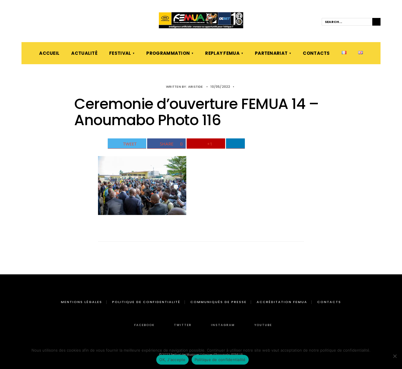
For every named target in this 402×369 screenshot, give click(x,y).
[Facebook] (24, 22)
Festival (120, 53)
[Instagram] (40, 22)
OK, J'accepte (172, 359)
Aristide (195, 86)
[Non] (395, 356)
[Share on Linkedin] (235, 143)
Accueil (49, 53)
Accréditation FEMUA (282, 301)
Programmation (168, 53)
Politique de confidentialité (146, 301)
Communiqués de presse (218, 301)
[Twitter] (32, 22)
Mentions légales (81, 301)
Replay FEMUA (222, 53)
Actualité (84, 53)
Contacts (316, 53)
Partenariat (271, 53)
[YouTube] (49, 22)
